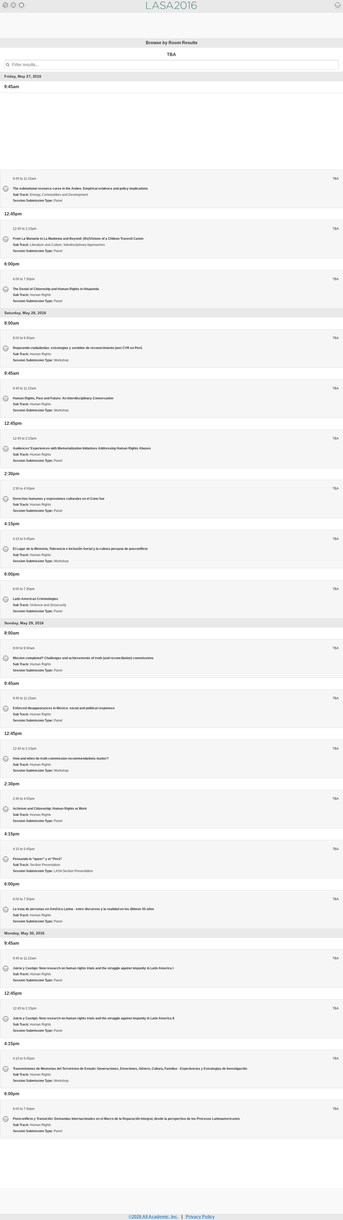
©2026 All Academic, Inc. (153, 1216)
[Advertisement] (171, 25)
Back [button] (5, 5)
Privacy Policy (200, 1216)
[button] (13, 5)
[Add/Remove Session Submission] (5, 189)
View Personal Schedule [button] (338, 5)
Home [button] (21, 5)
